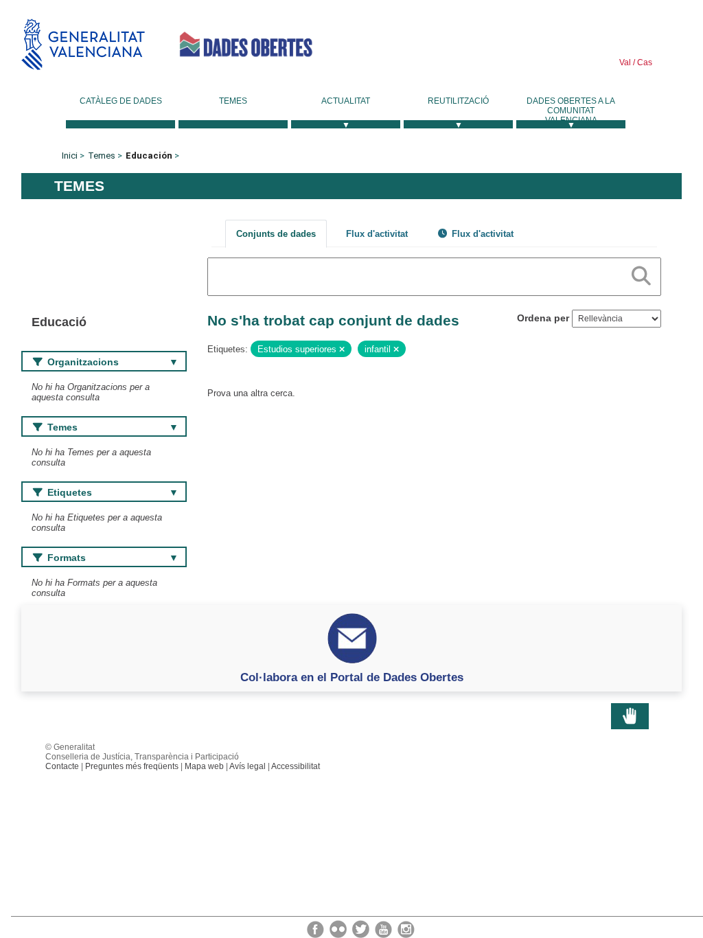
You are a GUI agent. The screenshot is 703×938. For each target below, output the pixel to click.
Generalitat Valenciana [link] (83, 44)
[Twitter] (361, 928)
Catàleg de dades (121, 101)
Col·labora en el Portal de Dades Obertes (351, 677)
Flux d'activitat (377, 234)
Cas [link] (643, 62)
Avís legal (247, 766)
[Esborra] (342, 349)
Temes (233, 101)
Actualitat (345, 101)
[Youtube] (384, 928)
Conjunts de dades (276, 234)
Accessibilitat (295, 766)
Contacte (62, 766)
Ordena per (543, 317)
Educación (149, 155)
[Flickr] (339, 928)
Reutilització (458, 101)
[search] (641, 273)
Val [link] (625, 62)
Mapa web (204, 766)
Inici (70, 155)
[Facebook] (316, 928)
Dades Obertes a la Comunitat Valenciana (571, 110)
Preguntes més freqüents (131, 766)
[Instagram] (406, 928)
